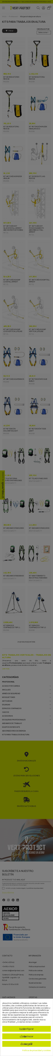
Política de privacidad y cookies (36, 1050)
